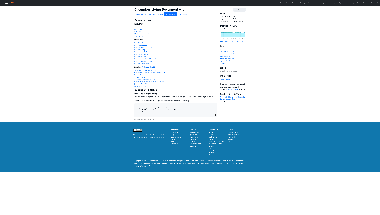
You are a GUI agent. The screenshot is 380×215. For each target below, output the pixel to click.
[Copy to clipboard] (214, 115)
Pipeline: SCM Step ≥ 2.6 (142, 54)
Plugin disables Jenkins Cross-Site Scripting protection (232, 98)
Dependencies (170, 14)
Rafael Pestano (225, 79)
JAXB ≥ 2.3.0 (138, 75)
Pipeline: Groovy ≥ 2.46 (141, 50)
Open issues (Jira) (226, 56)
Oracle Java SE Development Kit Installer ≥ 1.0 (149, 72)
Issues (160, 14)
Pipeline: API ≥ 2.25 (140, 45)
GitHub (222, 49)
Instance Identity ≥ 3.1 (141, 86)
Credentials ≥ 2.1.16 (140, 27)
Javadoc (222, 63)
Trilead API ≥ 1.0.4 (140, 77)
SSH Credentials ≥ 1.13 (141, 34)
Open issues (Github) (227, 51)
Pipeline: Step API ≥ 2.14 (142, 57)
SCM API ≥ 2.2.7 (139, 31)
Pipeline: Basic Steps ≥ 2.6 (143, 47)
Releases (152, 14)
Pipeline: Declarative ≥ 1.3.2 (143, 63)
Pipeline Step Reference (228, 61)
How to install (239, 10)
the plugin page (232, 89)
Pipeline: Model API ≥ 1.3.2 (143, 61)
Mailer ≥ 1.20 (138, 29)
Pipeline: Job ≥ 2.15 (140, 52)
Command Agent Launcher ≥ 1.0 (145, 70)
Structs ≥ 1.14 (138, 36)
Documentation (141, 14)
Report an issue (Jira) (227, 58)
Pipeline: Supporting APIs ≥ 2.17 (145, 59)
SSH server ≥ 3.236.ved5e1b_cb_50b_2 (146, 79)
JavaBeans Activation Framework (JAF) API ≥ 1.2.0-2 (151, 82)
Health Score (183, 14)
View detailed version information (231, 41)
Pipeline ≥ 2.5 (138, 43)
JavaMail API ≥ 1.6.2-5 (141, 84)
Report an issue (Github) (228, 54)
